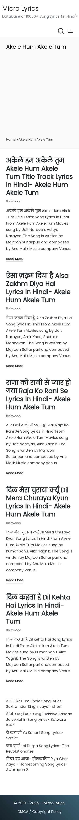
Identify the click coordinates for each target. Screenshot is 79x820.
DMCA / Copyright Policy (40, 811)
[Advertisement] (39, 95)
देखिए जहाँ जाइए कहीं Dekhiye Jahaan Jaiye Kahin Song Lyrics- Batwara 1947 (39, 719)
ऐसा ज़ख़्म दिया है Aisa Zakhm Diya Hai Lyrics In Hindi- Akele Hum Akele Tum (38, 287)
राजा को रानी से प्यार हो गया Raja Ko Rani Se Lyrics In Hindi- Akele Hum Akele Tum (38, 395)
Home (11, 139)
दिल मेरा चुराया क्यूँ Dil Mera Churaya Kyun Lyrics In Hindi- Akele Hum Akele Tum (38, 502)
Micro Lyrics (20, 8)
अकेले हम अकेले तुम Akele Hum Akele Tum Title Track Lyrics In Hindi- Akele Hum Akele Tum (39, 176)
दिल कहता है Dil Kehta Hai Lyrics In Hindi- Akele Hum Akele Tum (38, 609)
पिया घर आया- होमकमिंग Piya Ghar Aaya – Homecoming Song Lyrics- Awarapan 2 (37, 764)
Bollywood (13, 201)
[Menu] (70, 31)
